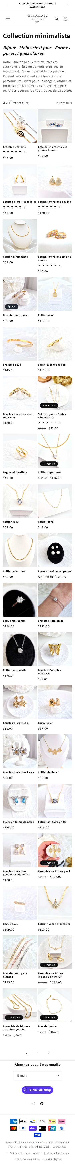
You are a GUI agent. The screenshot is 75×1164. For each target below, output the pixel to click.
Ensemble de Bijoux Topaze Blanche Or (50, 975)
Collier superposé (49, 472)
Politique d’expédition (28, 1159)
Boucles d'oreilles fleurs (18, 772)
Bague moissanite (14, 620)
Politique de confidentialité (34, 1146)
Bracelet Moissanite (51, 620)
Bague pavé (10, 924)
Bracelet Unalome (14, 147)
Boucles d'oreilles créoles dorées (54, 258)
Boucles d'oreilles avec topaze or (18, 416)
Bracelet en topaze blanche (15, 975)
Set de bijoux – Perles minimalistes (52, 416)
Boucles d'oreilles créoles (19, 201)
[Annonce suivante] (67, 5)
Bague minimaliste (15, 472)
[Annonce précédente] (7, 5)
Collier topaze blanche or (54, 924)
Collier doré (45, 521)
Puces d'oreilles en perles (54, 571)
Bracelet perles (48, 1026)
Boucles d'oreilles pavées (54, 201)
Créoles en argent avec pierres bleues (52, 148)
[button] (8, 18)
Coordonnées (60, 1146)
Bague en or (45, 723)
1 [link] (27, 1052)
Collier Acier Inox (14, 571)
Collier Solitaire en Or (52, 822)
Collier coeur (11, 521)
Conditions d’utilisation (56, 1153)
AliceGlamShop (22, 1142)
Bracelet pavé (12, 364)
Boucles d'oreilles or (16, 723)
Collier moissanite (15, 670)
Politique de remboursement (25, 1153)
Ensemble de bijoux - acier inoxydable (16, 1028)
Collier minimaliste (15, 256)
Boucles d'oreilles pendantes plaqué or (16, 873)
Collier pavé (46, 315)
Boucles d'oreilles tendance (49, 672)
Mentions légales (53, 1159)
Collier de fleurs (48, 772)
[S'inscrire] (57, 1075)
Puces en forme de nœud (18, 822)
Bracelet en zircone (15, 315)
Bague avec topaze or (51, 364)
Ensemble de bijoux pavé (54, 871)
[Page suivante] (48, 1052)
